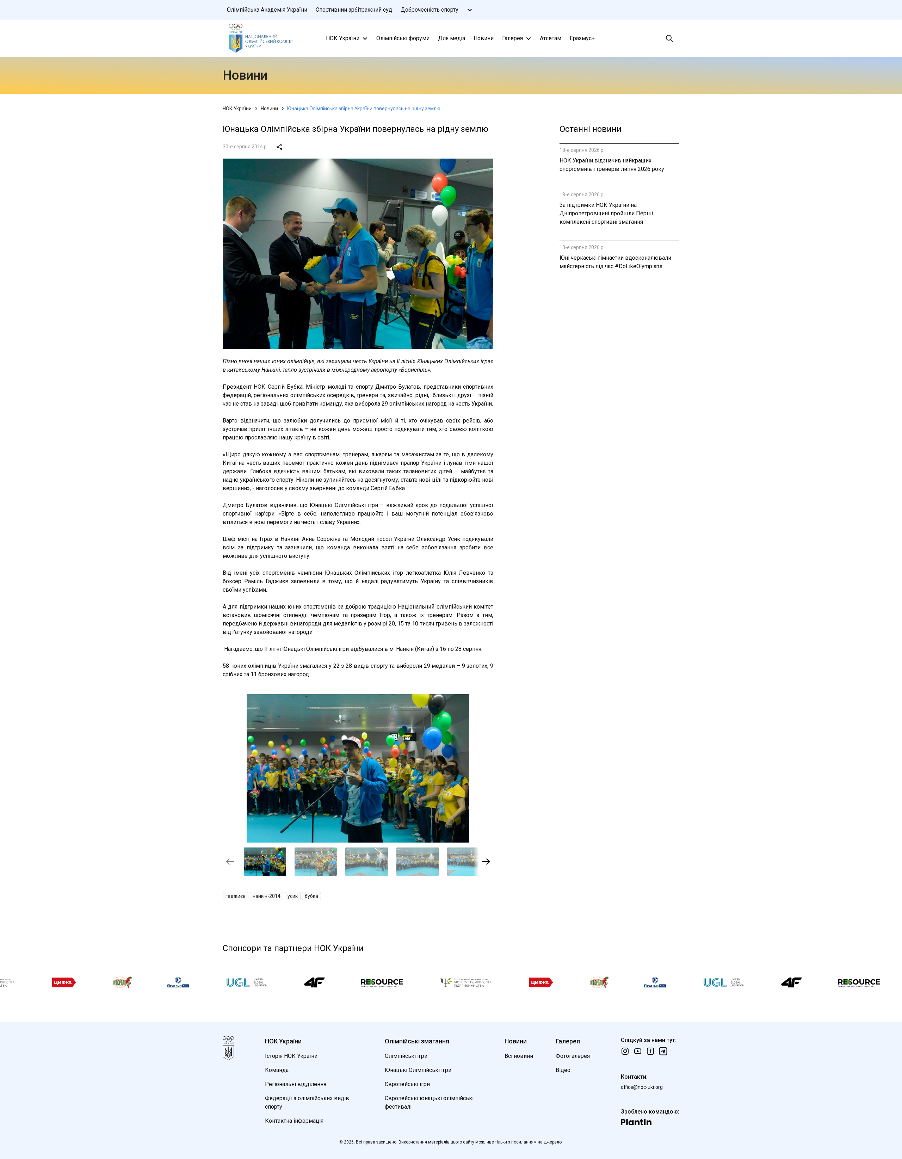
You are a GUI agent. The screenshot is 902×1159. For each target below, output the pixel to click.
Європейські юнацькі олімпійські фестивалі (429, 1102)
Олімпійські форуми (403, 38)
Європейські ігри (407, 1084)
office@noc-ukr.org (642, 1087)
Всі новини (519, 1056)
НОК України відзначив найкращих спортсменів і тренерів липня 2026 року (612, 164)
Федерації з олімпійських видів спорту (307, 1102)
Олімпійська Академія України (267, 9)
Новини (484, 38)
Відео (563, 1070)
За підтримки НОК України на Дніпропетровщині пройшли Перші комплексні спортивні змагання (606, 213)
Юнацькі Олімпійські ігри (418, 1070)
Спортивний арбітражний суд (354, 9)
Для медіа (451, 38)
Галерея (512, 38)
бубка (311, 896)
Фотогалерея (573, 1056)
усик (293, 896)
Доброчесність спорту (429, 9)
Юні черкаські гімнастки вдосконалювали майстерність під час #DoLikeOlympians (615, 262)
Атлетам (550, 38)
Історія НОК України (291, 1056)
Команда (277, 1070)
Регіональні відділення (295, 1084)
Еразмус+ (582, 38)
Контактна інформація (294, 1120)
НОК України (342, 38)
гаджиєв (236, 896)
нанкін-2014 (266, 896)
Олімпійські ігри (406, 1056)
